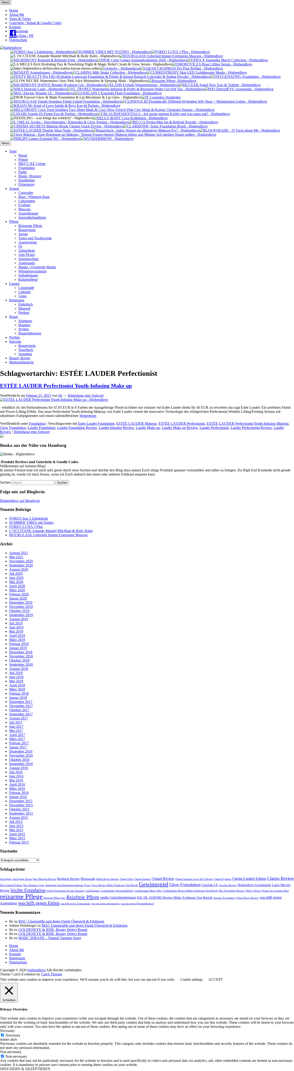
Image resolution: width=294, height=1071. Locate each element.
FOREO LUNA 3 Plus (26, 527)
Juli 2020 (16, 573)
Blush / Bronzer (29, 176)
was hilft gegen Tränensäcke (75, 903)
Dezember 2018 (20, 652)
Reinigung (16, 300)
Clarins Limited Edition (249, 878)
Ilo (60, 395)
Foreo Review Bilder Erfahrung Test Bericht (114, 885)
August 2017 (18, 718)
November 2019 (21, 607)
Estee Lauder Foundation (96, 423)
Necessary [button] (7, 1031)
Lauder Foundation (41, 428)
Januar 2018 (18, 698)
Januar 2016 (18, 797)
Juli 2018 (16, 673)
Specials (15, 341)
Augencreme (27, 242)
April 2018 (17, 685)
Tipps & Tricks (20, 19)
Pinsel (22, 155)
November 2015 (21, 805)
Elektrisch (25, 304)
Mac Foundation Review (232, 891)
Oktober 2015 (19, 809)
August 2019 (18, 619)
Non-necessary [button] (11, 1052)
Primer (23, 160)
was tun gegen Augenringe (105, 903)
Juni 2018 (16, 677)
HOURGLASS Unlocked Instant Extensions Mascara (48, 535)
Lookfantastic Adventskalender (117, 891)
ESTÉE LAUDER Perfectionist (181, 423)
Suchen (5, 482)
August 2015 (18, 817)
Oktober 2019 (19, 611)
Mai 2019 (16, 631)
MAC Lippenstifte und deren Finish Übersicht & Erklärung (61, 921)
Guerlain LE (210, 885)
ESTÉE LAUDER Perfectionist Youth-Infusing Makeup (247, 423)
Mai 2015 (16, 830)
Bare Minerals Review (44, 879)
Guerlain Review (228, 885)
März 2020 (17, 590)
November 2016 (21, 755)
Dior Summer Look (33, 885)
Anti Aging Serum (22, 879)
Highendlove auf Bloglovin (20, 501)
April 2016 (17, 784)
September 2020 (21, 565)
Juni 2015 (16, 826)
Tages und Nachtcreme (35, 238)
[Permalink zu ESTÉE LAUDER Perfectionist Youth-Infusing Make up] (54, 400)
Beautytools (27, 230)
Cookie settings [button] (191, 979)
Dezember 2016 (20, 751)
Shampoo (25, 321)
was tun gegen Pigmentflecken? (137, 903)
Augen (14, 188)
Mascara (24, 209)
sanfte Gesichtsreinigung (118, 897)
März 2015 (17, 838)
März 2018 (17, 689)
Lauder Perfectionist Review (251, 428)
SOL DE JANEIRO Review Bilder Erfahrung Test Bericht (174, 897)
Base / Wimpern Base (34, 197)
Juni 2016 (16, 776)
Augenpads (26, 263)
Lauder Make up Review (180, 428)
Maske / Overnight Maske (37, 267)
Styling (23, 329)
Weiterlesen (87, 416)
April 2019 (17, 636)
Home (13, 10)
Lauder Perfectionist (214, 428)
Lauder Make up (148, 428)
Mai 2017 (16, 731)
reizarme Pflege (21, 896)
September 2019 (21, 615)
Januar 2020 (18, 598)
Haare (13, 317)
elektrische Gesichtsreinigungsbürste (64, 885)
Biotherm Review (68, 879)
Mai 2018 (16, 681)
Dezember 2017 (20, 702)
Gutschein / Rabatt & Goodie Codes (35, 23)
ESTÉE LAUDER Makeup (136, 423)
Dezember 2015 (20, 801)
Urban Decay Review (247, 898)
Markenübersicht (21, 362)
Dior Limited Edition (11, 885)
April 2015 (17, 834)
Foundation (26, 168)
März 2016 (17, 788)
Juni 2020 (16, 578)
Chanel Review (163, 878)
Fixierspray (26, 184)
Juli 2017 (16, 722)
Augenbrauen (28, 213)
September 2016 (21, 764)
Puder (22, 172)
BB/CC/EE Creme (31, 164)
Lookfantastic (92, 891)
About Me (16, 15)
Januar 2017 (18, 747)
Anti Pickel (26, 255)
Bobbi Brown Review (107, 879)
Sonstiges (25, 354)
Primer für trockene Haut (275, 891)
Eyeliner (24, 205)
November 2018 (21, 656)
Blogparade (88, 879)
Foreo (87, 885)
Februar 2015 (19, 842)
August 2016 (18, 768)
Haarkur (24, 325)
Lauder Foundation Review (77, 428)
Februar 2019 (19, 644)
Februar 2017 (19, 743)
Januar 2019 (18, 648)
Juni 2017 (16, 726)
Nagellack (25, 350)
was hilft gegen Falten (38, 902)
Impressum (17, 958)
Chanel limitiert (143, 879)
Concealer (25, 193)
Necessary (13, 1035)
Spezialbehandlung (32, 217)
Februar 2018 (19, 693)
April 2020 (17, 586)
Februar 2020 (19, 594)
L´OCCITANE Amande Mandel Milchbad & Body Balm (51, 531)
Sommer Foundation (224, 898)
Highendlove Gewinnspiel (254, 885)
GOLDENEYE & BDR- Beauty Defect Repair (52, 930)
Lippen (14, 284)
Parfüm (14, 337)
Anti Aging (6, 879)
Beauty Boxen (19, 358)
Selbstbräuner (28, 275)
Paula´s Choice (253, 891)
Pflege (13, 222)
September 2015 (21, 813)
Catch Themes (51, 974)
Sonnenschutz (28, 259)
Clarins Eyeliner (222, 879)
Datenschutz (18, 40)
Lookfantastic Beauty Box (148, 891)
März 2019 (17, 640)
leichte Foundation (28, 889)
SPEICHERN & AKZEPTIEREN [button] (25, 1069)
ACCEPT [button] (215, 979)
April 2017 (17, 735)
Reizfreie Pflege (82, 897)
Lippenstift (26, 288)
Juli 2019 (16, 623)
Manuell (24, 308)
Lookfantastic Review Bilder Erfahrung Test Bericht (190, 891)
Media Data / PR (21, 36)
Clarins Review (280, 878)
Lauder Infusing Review (116, 428)
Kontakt (15, 27)
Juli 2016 (16, 772)
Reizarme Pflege (30, 226)
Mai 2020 (16, 582)
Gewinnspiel (153, 884)
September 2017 (21, 714)
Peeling (23, 312)
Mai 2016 (16, 780)
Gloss (22, 296)
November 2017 (21, 706)
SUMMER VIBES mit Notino (31, 522)
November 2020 (21, 561)
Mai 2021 (16, 557)
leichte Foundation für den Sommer (65, 891)
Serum (23, 234)
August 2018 (18, 669)
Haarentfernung (29, 333)
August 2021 (18, 553)
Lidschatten (26, 201)
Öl (20, 246)
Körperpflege (28, 279)
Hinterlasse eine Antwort (86, 395)
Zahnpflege (26, 250)
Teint (13, 151)
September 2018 (21, 664)
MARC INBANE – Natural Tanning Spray (49, 938)
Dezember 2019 (20, 602)
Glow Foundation (13, 428)
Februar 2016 (19, 793)
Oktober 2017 (19, 710)
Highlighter (26, 180)
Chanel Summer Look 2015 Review (194, 879)
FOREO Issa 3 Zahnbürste (28, 518)
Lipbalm (24, 292)
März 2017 (17, 739)
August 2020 (18, 569)
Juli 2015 (16, 822)
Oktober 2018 (19, 660)
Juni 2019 (16, 627)
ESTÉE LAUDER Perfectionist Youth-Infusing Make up (66, 386)
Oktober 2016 (19, 760)
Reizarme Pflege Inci (54, 898)
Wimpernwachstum (32, 271)
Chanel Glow (127, 879)
